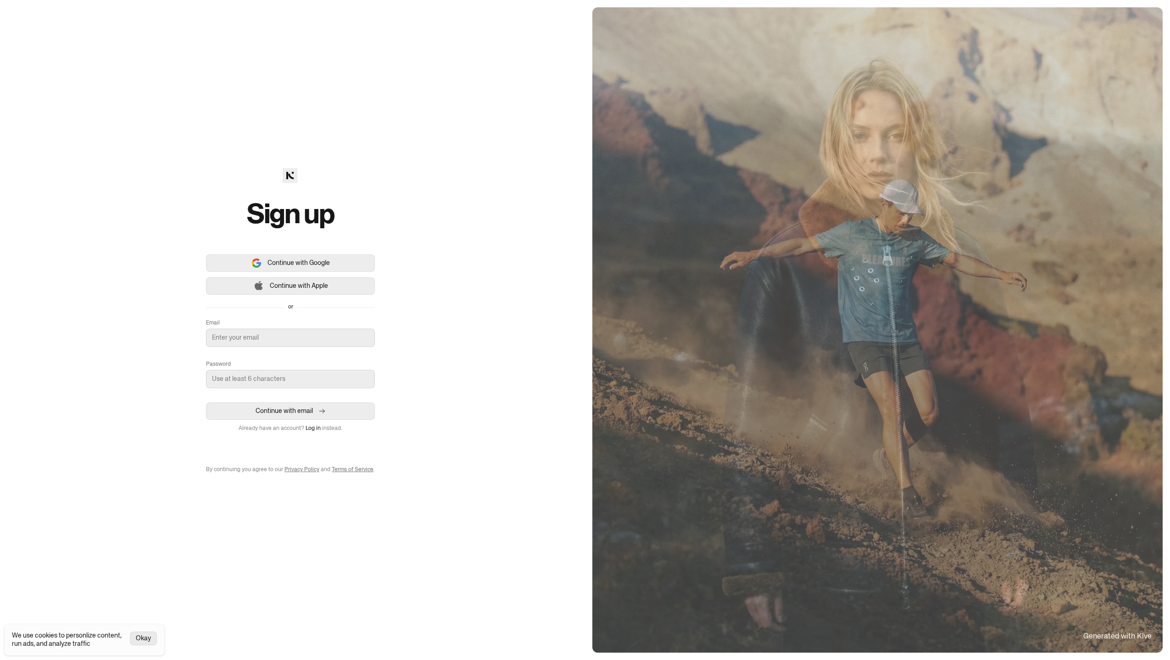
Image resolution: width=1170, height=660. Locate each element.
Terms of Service (352, 470)
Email (213, 323)
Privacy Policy (301, 470)
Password (218, 364)
